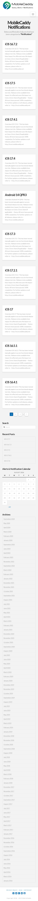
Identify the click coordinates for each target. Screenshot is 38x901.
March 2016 (7, 876)
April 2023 (7, 553)
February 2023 (8, 557)
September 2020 (9, 647)
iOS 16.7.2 (11, 44)
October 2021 (8, 591)
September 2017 (9, 800)
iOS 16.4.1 (11, 382)
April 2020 (7, 668)
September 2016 (9, 851)
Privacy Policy (12, 890)
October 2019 (8, 693)
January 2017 (8, 834)
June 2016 (7, 863)
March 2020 (7, 672)
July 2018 (7, 757)
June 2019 (7, 710)
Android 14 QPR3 (15, 195)
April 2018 (7, 770)
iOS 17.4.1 (11, 119)
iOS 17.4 (10, 158)
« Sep (9, 507)
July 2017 (7, 808)
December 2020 (9, 634)
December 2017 (9, 787)
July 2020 (7, 655)
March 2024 (7, 532)
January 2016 (8, 881)
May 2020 (7, 663)
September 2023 (9, 544)
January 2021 (8, 629)
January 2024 (8, 540)
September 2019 (9, 698)
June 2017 (7, 812)
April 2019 (7, 719)
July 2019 (7, 706)
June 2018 (7, 761)
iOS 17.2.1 (11, 270)
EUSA (20, 890)
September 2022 (9, 566)
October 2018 (8, 744)
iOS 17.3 (10, 234)
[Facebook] (13, 893)
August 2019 (8, 702)
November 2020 (9, 638)
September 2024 (9, 519)
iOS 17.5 (10, 83)
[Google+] (19, 893)
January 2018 (8, 783)
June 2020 (7, 659)
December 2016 (9, 838)
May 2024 (7, 523)
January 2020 (8, 681)
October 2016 (8, 846)
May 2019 (7, 715)
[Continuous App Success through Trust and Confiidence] (18, 6)
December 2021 (9, 583)
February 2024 (8, 536)
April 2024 (7, 527)
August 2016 (8, 855)
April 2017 (7, 821)
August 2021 (8, 600)
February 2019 (8, 727)
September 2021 (9, 595)
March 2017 (7, 825)
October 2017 (8, 795)
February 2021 (8, 625)
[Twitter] (16, 893)
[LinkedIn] (22, 893)
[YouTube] (24, 893)
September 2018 (9, 749)
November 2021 (9, 587)
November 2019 (9, 689)
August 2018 (8, 753)
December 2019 (9, 685)
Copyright (28, 890)
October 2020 (8, 642)
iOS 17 (9, 309)
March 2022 (7, 570)
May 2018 (7, 766)
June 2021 (7, 608)
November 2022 (9, 561)
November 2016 (9, 842)
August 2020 (8, 651)
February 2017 (8, 829)
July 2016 (7, 859)
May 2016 (7, 868)
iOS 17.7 (7, 439)
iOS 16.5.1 (11, 345)
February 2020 (8, 676)
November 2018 (9, 740)
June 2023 (7, 549)
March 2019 (7, 723)
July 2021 (7, 604)
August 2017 (8, 804)
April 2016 (7, 872)
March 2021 (7, 621)
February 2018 (8, 778)
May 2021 (7, 612)
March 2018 (7, 774)
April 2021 (7, 617)
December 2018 (9, 736)
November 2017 (9, 791)
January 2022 (8, 578)
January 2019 (8, 732)
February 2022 (8, 574)
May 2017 (7, 817)
